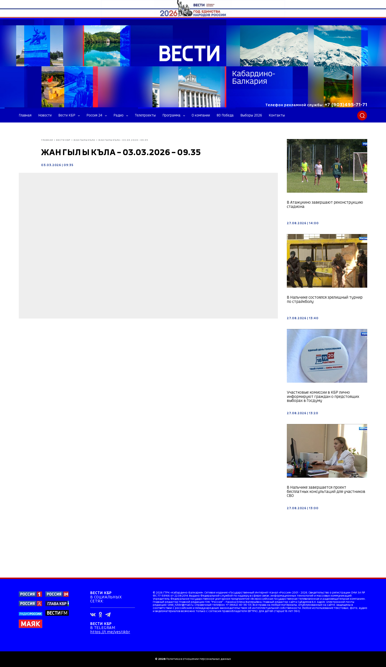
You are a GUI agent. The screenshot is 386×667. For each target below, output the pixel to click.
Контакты (277, 115)
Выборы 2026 (251, 115)
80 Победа (225, 115)
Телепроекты (145, 115)
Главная (25, 115)
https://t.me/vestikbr (110, 632)
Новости (45, 115)
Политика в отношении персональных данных (198, 659)
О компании (201, 115)
